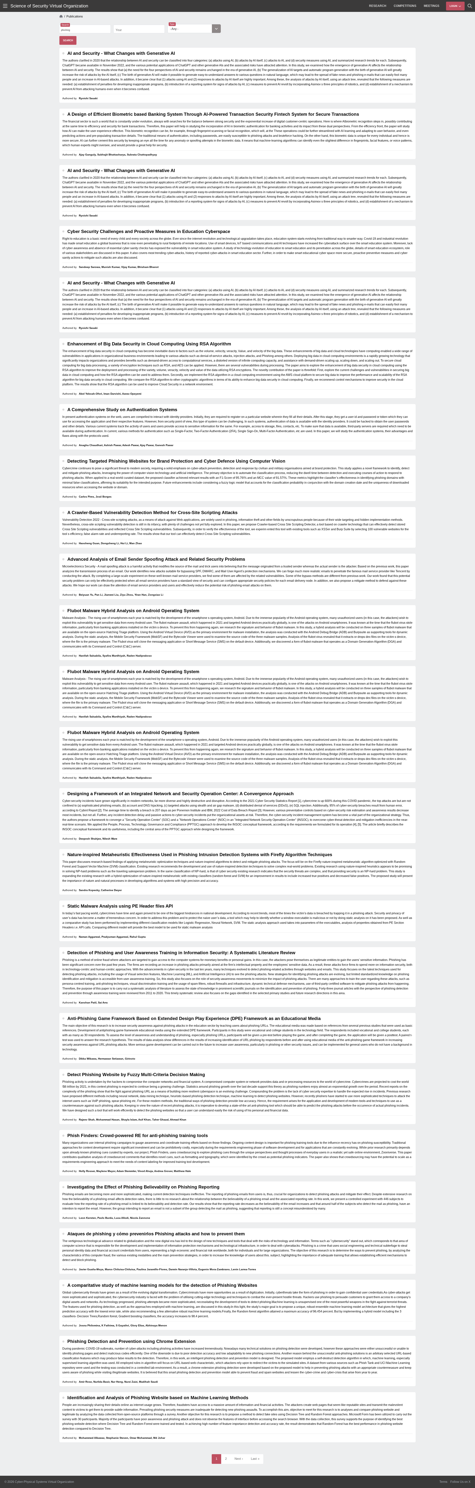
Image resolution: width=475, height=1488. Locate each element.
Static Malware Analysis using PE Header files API (120, 906)
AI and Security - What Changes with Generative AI (121, 53)
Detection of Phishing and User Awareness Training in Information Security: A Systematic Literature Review (181, 952)
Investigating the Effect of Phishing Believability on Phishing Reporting (143, 1186)
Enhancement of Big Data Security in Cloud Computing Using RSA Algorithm (149, 343)
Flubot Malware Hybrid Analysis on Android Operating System (133, 610)
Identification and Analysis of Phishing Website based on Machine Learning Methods (157, 1397)
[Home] (61, 16)
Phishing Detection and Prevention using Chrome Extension (131, 1341)
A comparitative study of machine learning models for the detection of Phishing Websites (162, 1285)
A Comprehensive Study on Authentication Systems (122, 409)
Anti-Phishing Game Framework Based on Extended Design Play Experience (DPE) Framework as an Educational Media (194, 1018)
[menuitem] (377, 6)
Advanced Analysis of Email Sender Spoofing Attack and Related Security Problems (156, 559)
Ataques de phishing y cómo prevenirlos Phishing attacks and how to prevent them (156, 1233)
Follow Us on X (460, 1481)
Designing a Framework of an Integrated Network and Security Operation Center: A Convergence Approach (180, 793)
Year (119, 30)
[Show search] (470, 6)
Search (65, 25)
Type (172, 24)
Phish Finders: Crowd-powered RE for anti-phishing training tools (137, 1135)
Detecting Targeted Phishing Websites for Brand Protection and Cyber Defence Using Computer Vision (176, 461)
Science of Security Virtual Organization (49, 5)
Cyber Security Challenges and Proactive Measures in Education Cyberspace (148, 231)
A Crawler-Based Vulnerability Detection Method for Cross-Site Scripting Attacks (152, 512)
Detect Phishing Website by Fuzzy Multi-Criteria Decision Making (136, 1074)
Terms (443, 1481)
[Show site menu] (5, 5)
